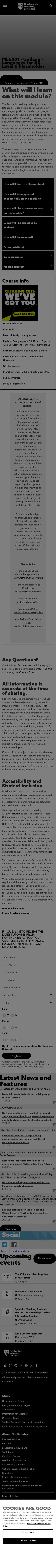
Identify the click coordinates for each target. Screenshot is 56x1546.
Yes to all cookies (28, 1541)
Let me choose (28, 1532)
